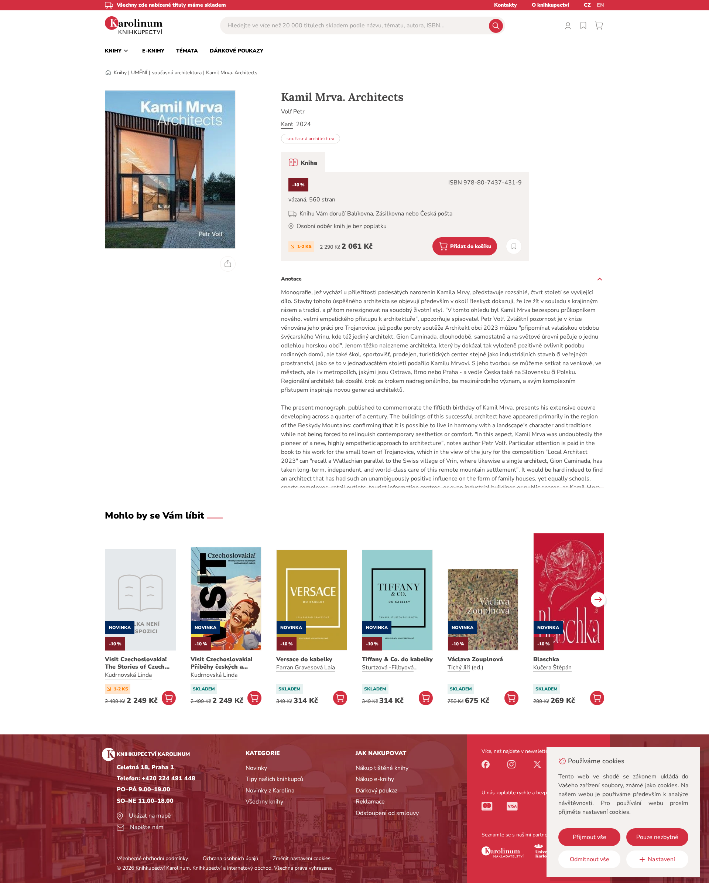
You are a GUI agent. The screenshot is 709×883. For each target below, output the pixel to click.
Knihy (120, 72)
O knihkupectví (550, 5)
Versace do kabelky (304, 659)
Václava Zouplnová (475, 659)
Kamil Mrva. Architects (231, 72)
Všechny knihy (264, 802)
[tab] (303, 162)
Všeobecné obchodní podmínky (152, 858)
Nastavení (661, 859)
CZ (587, 5)
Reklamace (370, 802)
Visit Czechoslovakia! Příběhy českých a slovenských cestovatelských (221, 663)
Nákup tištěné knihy (382, 768)
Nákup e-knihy (375, 779)
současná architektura (177, 72)
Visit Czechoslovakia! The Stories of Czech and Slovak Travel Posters (136, 663)
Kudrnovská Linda (128, 675)
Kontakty (505, 5)
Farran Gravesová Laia (305, 667)
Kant (287, 124)
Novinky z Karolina (270, 791)
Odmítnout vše (589, 859)
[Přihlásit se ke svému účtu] (568, 25)
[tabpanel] (405, 216)
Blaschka (546, 659)
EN (600, 5)
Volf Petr (293, 112)
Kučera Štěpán (552, 667)
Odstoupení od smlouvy (387, 813)
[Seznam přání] (583, 25)
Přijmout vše (589, 837)
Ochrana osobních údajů (230, 858)
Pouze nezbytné (657, 837)
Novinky (256, 768)
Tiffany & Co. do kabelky (397, 659)
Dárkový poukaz (376, 791)
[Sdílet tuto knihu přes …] (228, 264)
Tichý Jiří (459, 667)
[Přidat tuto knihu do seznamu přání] (514, 246)
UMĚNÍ (139, 72)
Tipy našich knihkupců (274, 779)
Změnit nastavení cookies (301, 858)
